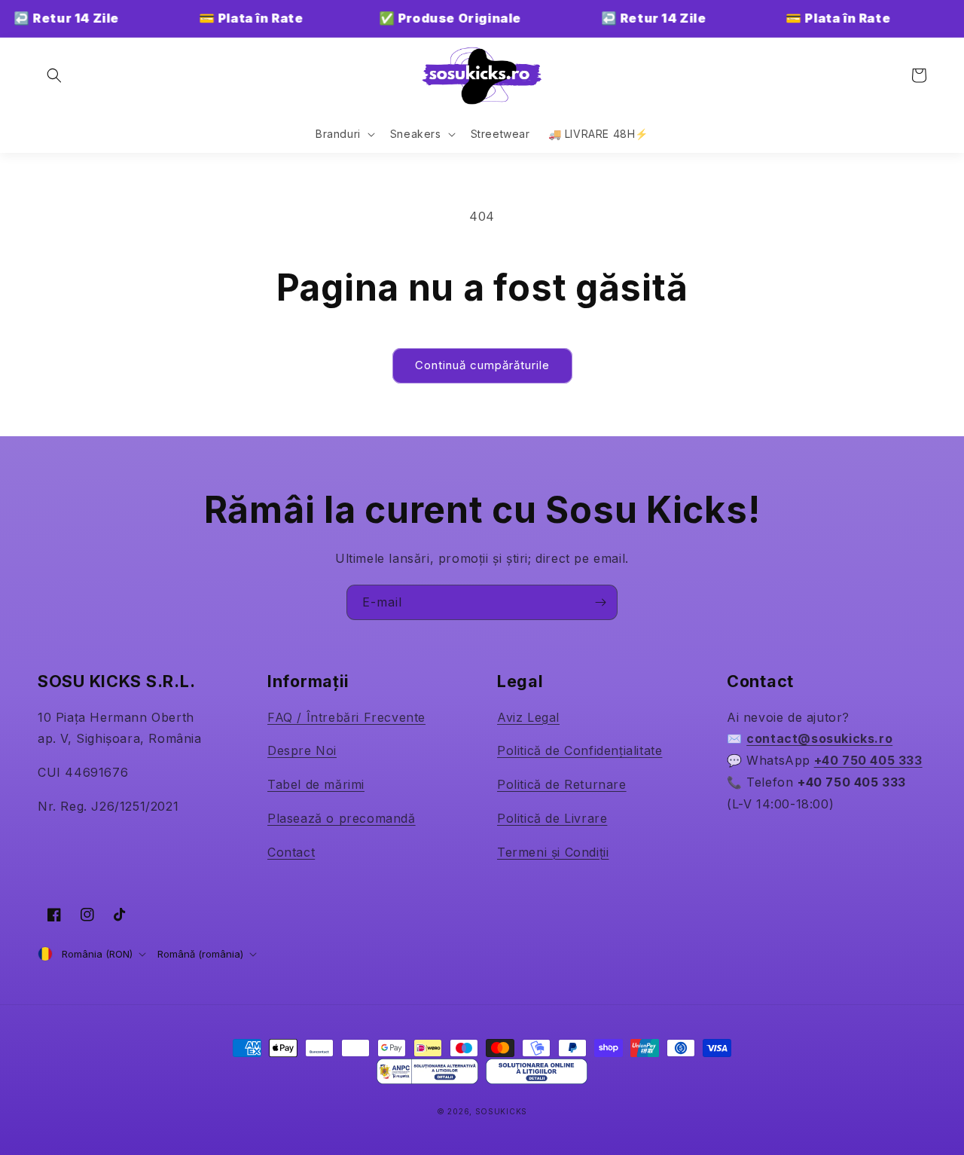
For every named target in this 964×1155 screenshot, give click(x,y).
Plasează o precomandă (341, 818)
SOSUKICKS (501, 1111)
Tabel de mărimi (316, 784)
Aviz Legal (528, 717)
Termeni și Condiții (553, 852)
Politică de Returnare (562, 784)
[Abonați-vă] (600, 602)
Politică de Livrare (552, 818)
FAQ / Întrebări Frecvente (346, 717)
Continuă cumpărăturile (482, 365)
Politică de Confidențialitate (579, 750)
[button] (54, 75)
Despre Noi (302, 750)
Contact (291, 852)
